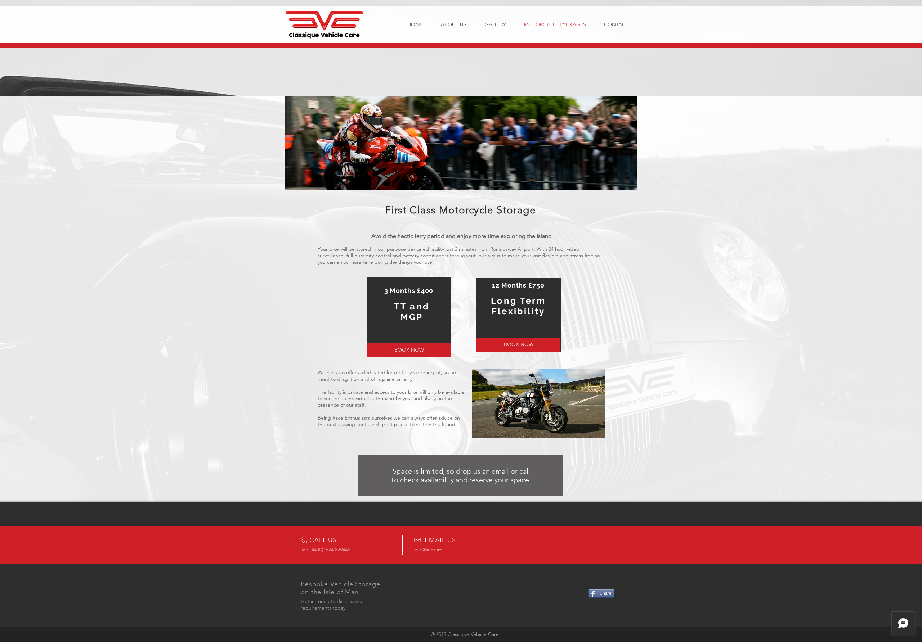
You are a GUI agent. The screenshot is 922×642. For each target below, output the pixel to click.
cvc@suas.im (428, 549)
